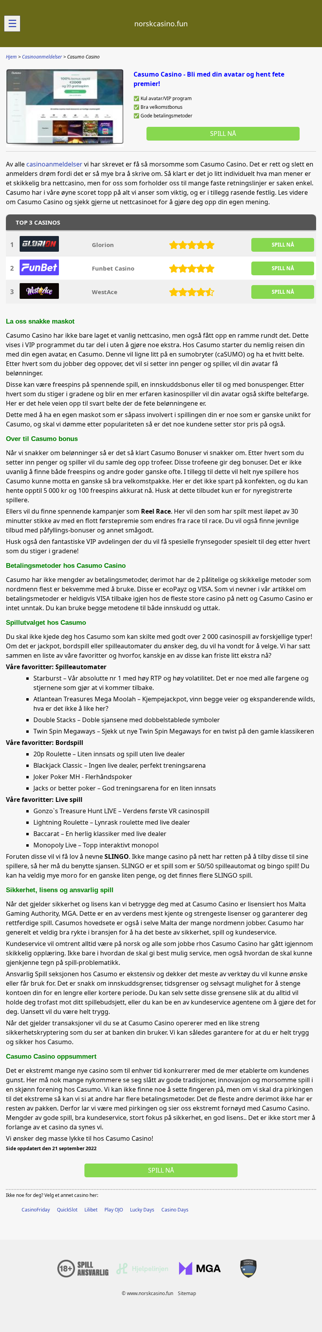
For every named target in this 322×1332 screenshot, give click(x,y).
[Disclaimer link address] (142, 1272)
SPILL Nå (283, 244)
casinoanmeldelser (54, 164)
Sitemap (187, 1293)
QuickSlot (67, 1209)
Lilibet (90, 1209)
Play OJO (113, 1209)
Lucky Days (142, 1209)
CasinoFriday (36, 1209)
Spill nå (223, 133)
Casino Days (174, 1209)
